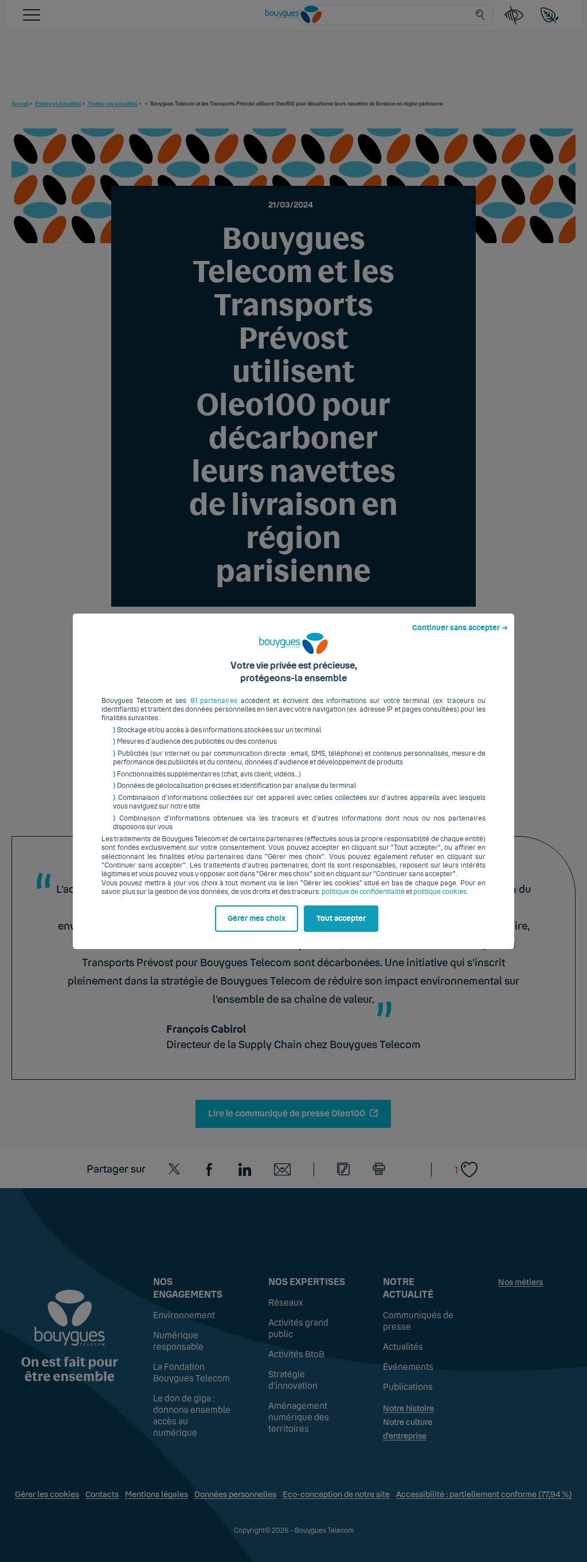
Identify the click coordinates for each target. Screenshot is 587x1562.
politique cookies (440, 892)
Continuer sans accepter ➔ (460, 627)
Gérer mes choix (256, 918)
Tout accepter (341, 918)
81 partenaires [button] (214, 701)
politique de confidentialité (363, 892)
